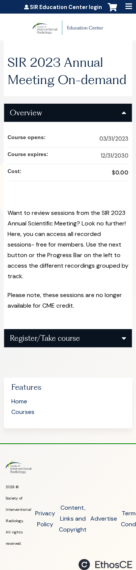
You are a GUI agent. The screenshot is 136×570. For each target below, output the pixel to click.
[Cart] (112, 11)
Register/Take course (45, 338)
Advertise (103, 518)
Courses (22, 412)
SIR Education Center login (66, 8)
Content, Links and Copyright (73, 518)
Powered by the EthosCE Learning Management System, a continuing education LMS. (105, 564)
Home (19, 401)
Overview (26, 112)
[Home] (68, 25)
